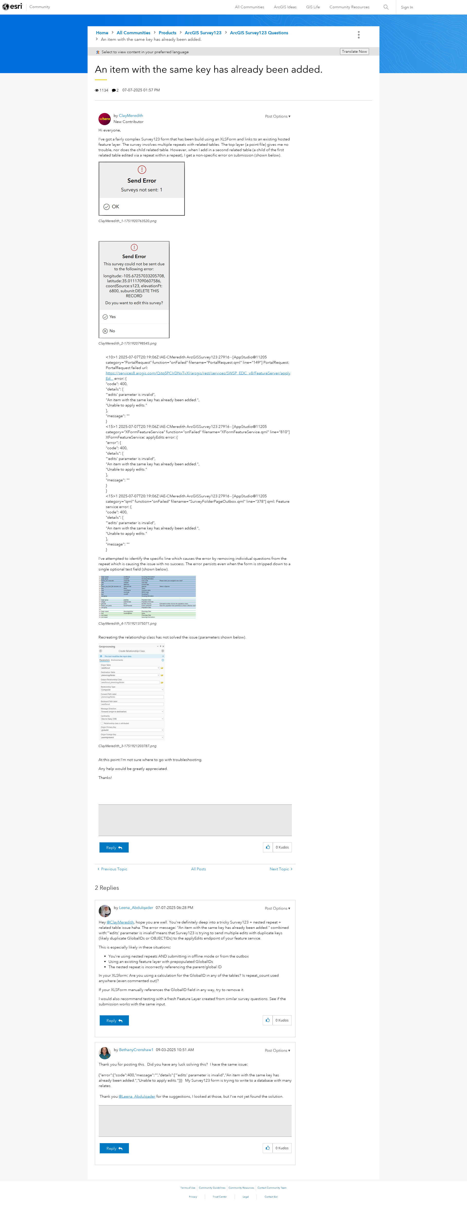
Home (102, 32)
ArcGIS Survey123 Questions (259, 32)
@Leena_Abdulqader (137, 1096)
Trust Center (220, 1196)
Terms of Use (187, 1187)
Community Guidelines (212, 1187)
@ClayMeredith (120, 922)
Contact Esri (271, 1196)
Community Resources (349, 7)
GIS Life (313, 7)
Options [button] (359, 35)
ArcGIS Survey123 (203, 32)
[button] (278, 116)
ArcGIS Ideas (285, 7)
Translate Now (354, 51)
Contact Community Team (272, 1187)
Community (39, 6)
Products (167, 32)
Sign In (407, 7)
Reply (111, 847)
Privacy (193, 1196)
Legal (246, 1196)
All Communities (249, 7)
